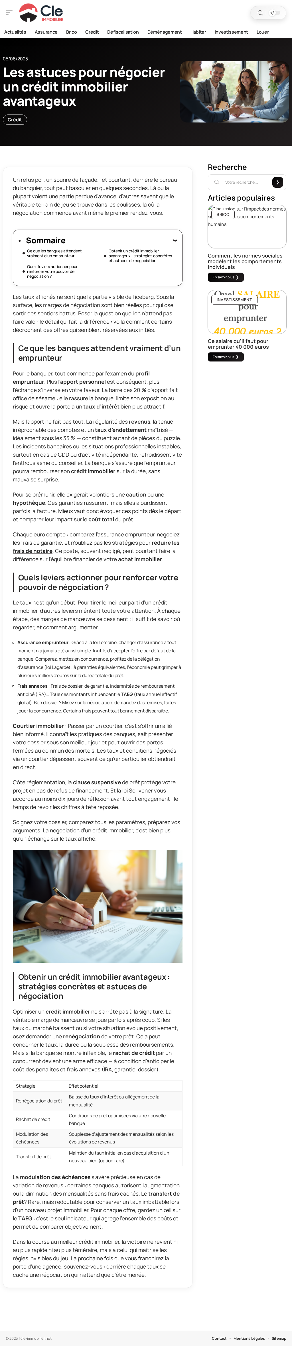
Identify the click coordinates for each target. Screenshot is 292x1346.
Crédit (15, 120)
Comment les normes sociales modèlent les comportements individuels (245, 261)
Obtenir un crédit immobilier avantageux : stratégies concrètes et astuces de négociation (140, 255)
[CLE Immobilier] (41, 13)
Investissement (234, 299)
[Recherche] (260, 13)
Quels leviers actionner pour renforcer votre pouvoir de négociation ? (52, 271)
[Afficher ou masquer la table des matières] (121, 240)
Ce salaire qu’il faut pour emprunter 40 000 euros (238, 344)
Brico (223, 214)
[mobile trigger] (10, 13)
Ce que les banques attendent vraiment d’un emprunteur (54, 253)
